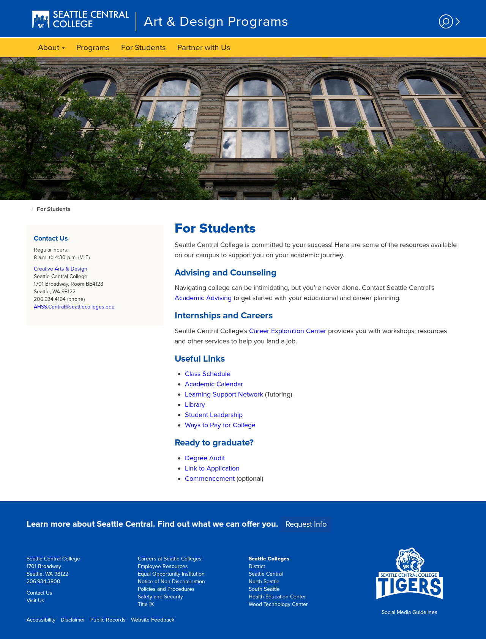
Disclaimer (73, 620)
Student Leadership (214, 415)
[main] (243, 279)
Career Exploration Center (287, 331)
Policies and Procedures (166, 589)
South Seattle (264, 589)
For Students (143, 47)
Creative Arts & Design (60, 269)
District (257, 566)
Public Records (108, 620)
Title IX (146, 604)
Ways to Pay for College (220, 425)
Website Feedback (152, 620)
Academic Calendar (214, 384)
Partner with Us (203, 47)
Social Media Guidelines (409, 612)
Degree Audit (205, 458)
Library (195, 404)
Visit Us (35, 600)
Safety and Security (160, 596)
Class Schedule (207, 374)
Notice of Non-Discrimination (171, 581)
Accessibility (41, 620)
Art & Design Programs (216, 21)
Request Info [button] (306, 524)
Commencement (210, 478)
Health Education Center (277, 596)
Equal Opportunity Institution (171, 574)
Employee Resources (163, 566)
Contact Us (39, 593)
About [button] (49, 47)
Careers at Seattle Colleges (170, 559)
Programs (93, 47)
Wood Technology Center (278, 604)
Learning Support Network (224, 394)
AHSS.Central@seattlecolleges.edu (74, 307)
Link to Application (212, 468)
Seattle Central (266, 574)
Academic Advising (203, 298)
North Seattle (264, 581)
